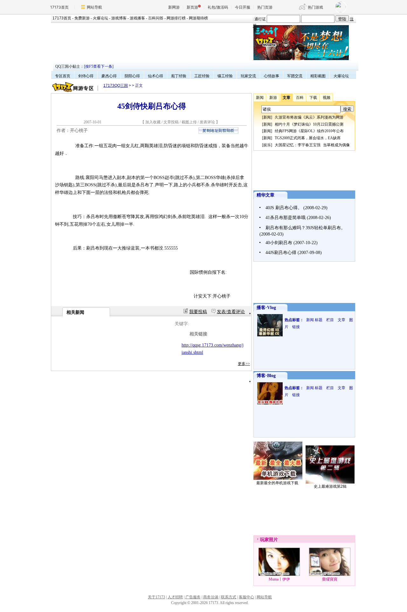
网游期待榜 (198, 18)
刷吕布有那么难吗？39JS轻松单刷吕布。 (305, 227)
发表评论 (207, 122)
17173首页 (59, 7)
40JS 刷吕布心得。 (284, 207)
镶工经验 (225, 76)
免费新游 (82, 18)
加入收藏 (153, 122)
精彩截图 (318, 76)
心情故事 (271, 76)
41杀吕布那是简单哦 (286, 217)
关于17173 (156, 597)
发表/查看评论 (231, 311)
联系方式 (228, 597)
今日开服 (242, 7)
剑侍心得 (85, 76)
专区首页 (62, 76)
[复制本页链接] (218, 132)
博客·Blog (266, 375)
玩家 (264, 539)
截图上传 (189, 122)
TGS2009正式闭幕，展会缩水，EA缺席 (308, 138)
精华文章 (265, 195)
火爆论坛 (100, 18)
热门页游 (264, 7)
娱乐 (267, 145)
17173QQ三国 (115, 85)
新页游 (192, 7)
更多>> (244, 363)
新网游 (174, 7)
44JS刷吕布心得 (281, 252)
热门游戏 (315, 7)
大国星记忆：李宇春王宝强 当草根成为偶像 (312, 145)
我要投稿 (198, 311)
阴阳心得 (132, 76)
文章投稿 (171, 122)
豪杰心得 (109, 76)
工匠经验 (202, 76)
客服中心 (246, 597)
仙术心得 (155, 76)
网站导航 (94, 7)
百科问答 (155, 18)
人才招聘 (175, 597)
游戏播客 (137, 18)
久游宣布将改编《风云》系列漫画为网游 (309, 117)
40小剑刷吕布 (279, 242)
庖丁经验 (178, 76)
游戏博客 (119, 18)
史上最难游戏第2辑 (330, 486)
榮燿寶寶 (329, 579)
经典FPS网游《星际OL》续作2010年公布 (309, 131)
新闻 (267, 117)
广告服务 (193, 597)
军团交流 (294, 76)
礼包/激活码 (218, 7)
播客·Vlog (266, 307)
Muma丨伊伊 (279, 579)
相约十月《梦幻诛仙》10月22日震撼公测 (309, 124)
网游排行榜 (176, 18)
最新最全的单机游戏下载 (277, 483)
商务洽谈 (210, 597)
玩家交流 (248, 76)
